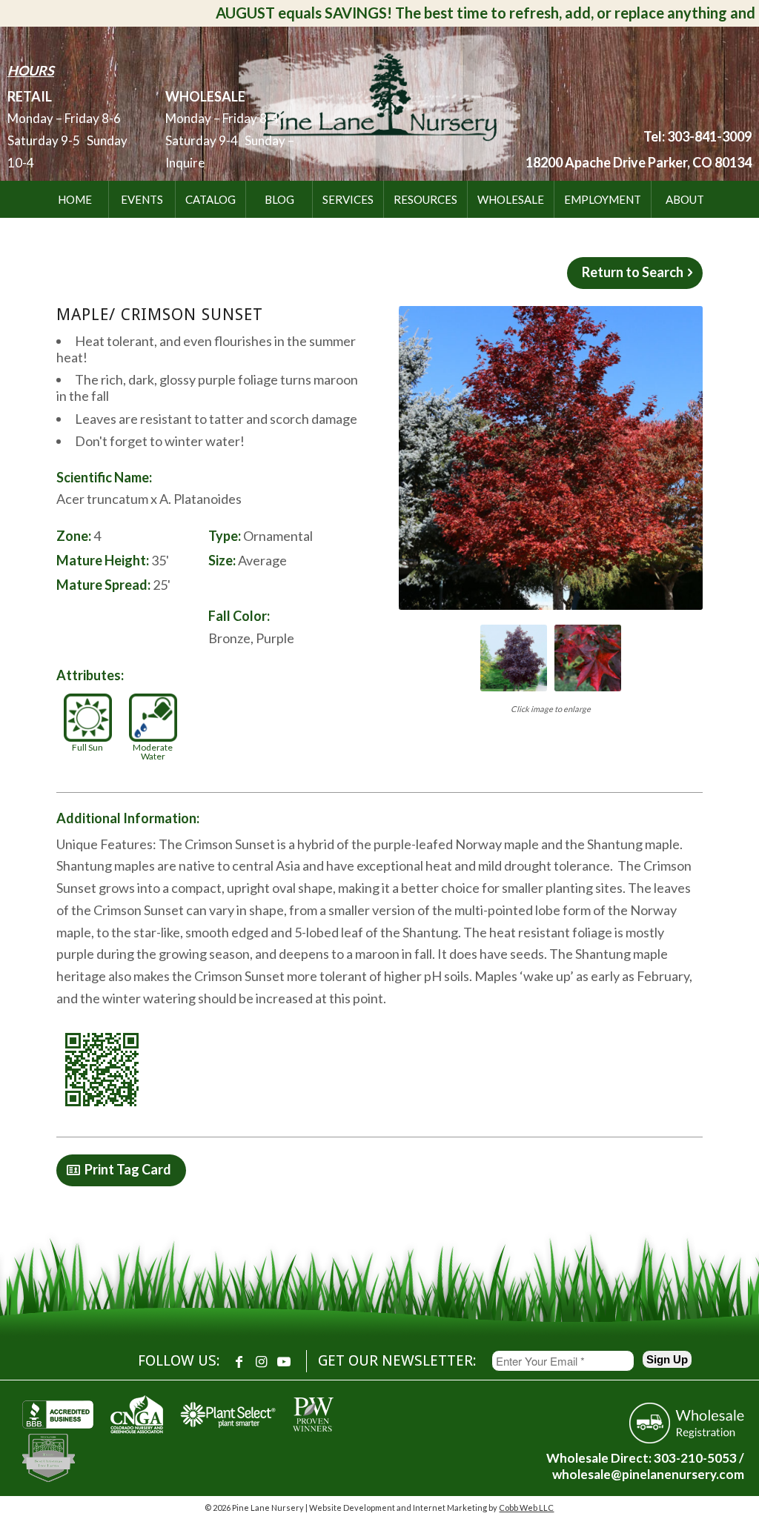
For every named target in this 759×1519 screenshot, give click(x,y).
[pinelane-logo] (379, 100)
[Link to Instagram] (262, 1361)
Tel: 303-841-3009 (697, 136)
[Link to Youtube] (284, 1361)
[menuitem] (75, 199)
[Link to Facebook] (239, 1361)
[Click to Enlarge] (551, 458)
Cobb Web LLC (526, 1507)
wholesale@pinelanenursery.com (648, 1474)
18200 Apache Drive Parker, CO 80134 (639, 162)
